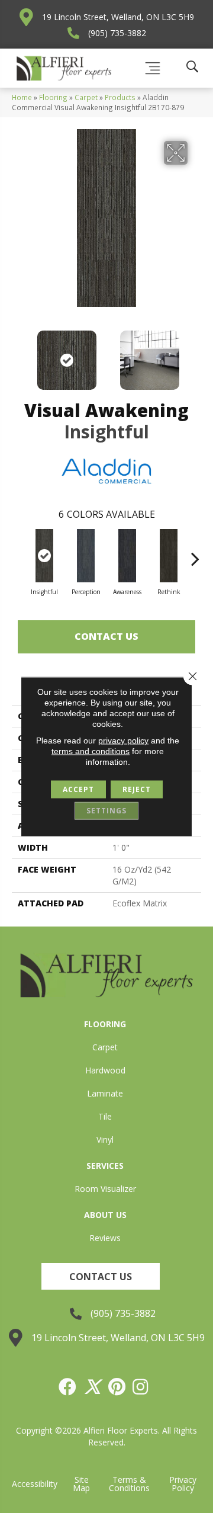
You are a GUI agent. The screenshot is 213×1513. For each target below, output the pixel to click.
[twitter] (92, 1387)
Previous (18, 354)
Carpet (86, 97)
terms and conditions (90, 751)
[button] (100, 1276)
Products (120, 97)
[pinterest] (117, 1387)
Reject (136, 789)
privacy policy (123, 740)
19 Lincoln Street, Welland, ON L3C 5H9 (118, 17)
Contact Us (106, 636)
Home (22, 97)
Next (195, 354)
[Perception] (85, 555)
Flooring (53, 97)
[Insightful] (44, 555)
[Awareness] (127, 555)
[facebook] (68, 1387)
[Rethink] (168, 555)
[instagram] (141, 1387)
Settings (106, 811)
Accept (78, 789)
